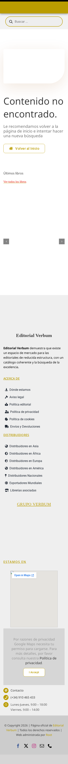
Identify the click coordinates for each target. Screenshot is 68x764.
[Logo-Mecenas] (55, 515)
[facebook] (18, 746)
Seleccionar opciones (18, 273)
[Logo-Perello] (34, 515)
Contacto (17, 690)
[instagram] (34, 746)
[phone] (50, 746)
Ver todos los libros (14, 181)
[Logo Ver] (34, 304)
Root (49, 735)
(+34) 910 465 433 (23, 697)
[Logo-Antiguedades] (50, 538)
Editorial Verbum (34, 335)
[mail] (42, 746)
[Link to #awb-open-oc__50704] (4, 6)
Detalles (54, 271)
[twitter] (26, 746)
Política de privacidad (40, 660)
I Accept (34, 672)
